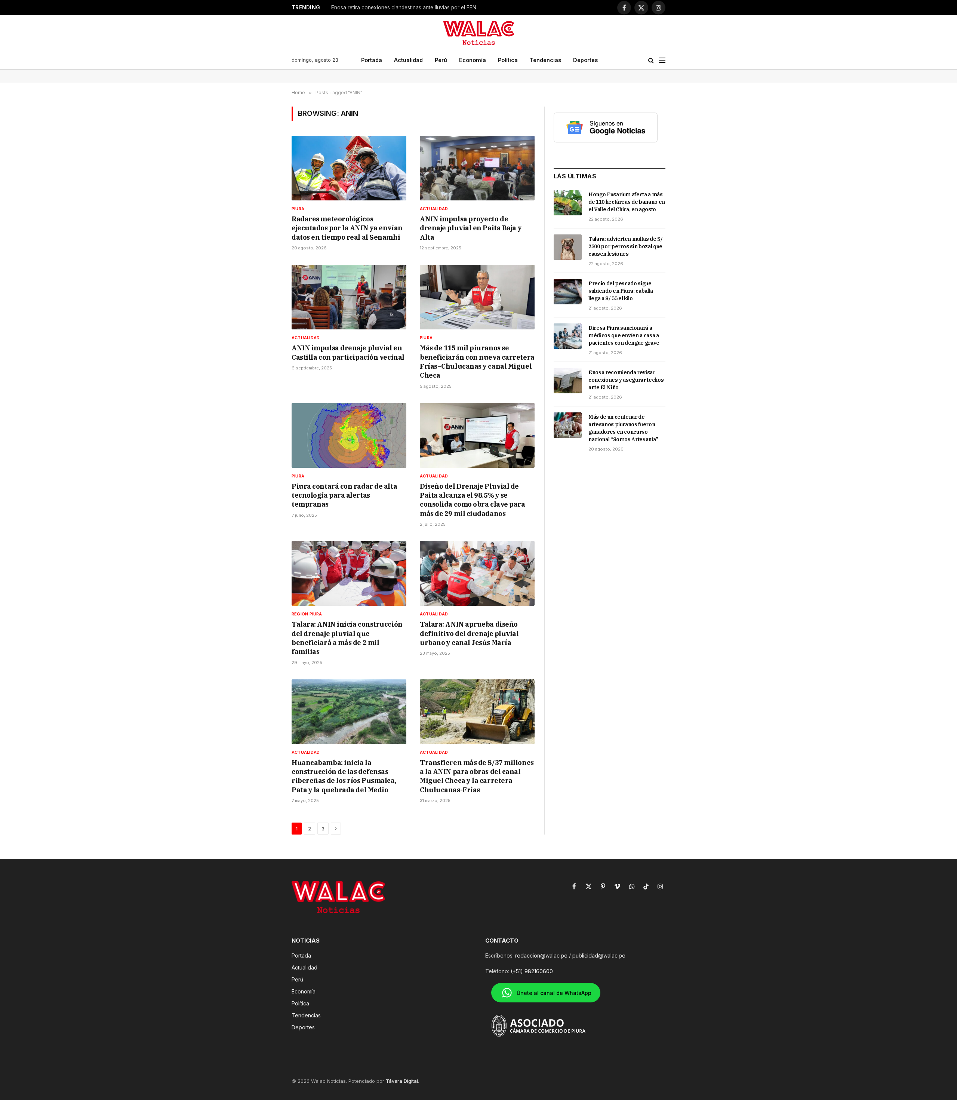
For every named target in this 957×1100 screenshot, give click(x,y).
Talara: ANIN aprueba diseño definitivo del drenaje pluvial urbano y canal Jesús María (469, 633)
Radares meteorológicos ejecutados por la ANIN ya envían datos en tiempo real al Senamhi (347, 228)
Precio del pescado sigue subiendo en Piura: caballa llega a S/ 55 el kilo (620, 291)
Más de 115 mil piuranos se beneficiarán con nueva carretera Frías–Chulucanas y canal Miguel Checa (477, 362)
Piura (298, 208)
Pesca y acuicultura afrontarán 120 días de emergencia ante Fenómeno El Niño (424, 7)
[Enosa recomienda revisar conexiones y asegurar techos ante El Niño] (568, 380)
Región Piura (307, 614)
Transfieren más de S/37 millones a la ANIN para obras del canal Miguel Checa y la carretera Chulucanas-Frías (477, 776)
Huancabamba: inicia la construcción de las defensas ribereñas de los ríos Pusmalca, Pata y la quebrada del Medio (344, 776)
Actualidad (408, 60)
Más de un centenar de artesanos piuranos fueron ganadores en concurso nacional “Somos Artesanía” (623, 428)
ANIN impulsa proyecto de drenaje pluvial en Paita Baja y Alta (470, 228)
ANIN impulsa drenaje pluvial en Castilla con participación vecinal (348, 352)
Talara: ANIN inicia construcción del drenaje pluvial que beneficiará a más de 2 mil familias (347, 638)
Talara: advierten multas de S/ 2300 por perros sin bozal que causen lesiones (625, 246)
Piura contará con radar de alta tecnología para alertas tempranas (344, 495)
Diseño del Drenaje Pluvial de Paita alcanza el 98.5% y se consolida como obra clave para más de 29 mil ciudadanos (472, 500)
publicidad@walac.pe (598, 955)
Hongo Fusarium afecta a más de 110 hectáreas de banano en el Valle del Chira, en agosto (626, 202)
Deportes (585, 60)
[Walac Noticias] (478, 33)
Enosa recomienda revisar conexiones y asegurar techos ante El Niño (626, 380)
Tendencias (545, 60)
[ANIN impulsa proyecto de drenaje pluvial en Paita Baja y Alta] (477, 168)
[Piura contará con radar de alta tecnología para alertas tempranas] (349, 435)
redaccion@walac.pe (541, 955)
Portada (371, 60)
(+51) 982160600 (532, 971)
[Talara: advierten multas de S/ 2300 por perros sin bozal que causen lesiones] (568, 247)
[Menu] (662, 60)
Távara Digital (402, 1081)
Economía (472, 60)
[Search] (651, 60)
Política (508, 60)
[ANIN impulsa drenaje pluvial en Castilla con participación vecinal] (349, 297)
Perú (441, 60)
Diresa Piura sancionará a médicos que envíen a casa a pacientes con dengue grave (623, 335)
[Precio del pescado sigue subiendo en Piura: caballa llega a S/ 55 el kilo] (568, 291)
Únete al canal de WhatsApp (554, 993)
